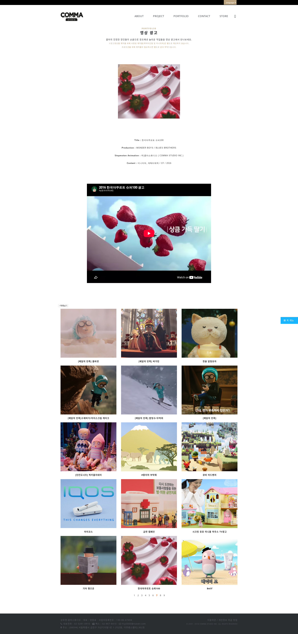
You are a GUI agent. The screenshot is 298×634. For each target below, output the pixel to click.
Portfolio (181, 16)
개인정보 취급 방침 (228, 619)
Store (224, 16)
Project (158, 16)
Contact (204, 16)
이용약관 (211, 619)
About (139, 16)
